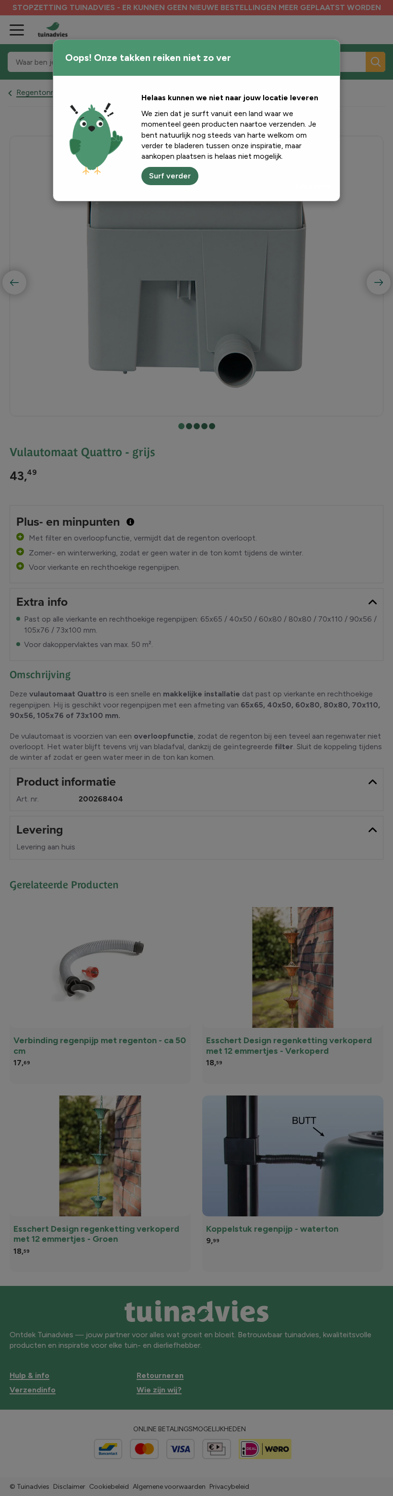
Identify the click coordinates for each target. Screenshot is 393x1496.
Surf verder (170, 175)
